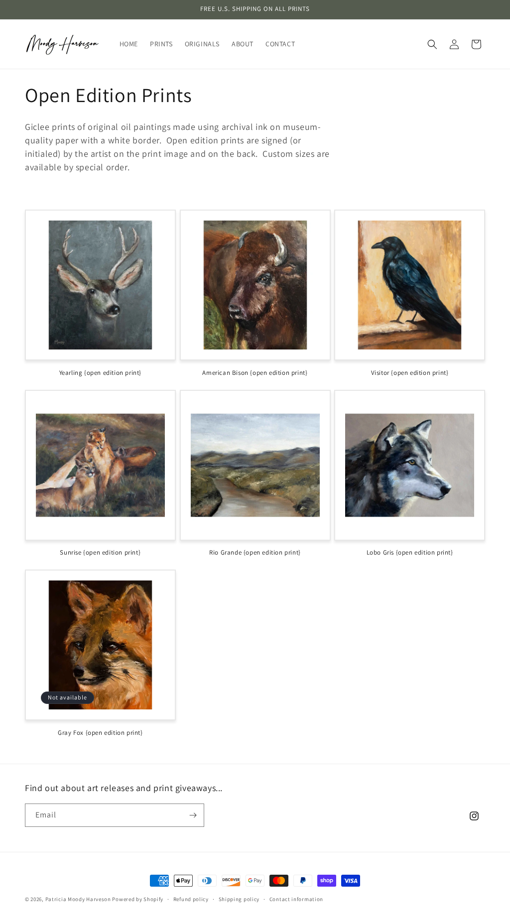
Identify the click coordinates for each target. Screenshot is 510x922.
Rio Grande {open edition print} (255, 553)
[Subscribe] (193, 815)
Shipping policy (239, 899)
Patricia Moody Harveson (78, 899)
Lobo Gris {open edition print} (410, 553)
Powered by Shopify (137, 899)
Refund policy (191, 899)
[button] (432, 44)
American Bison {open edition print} (254, 373)
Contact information (296, 899)
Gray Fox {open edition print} (100, 733)
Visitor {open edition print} (410, 373)
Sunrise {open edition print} (100, 553)
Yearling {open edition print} (100, 373)
